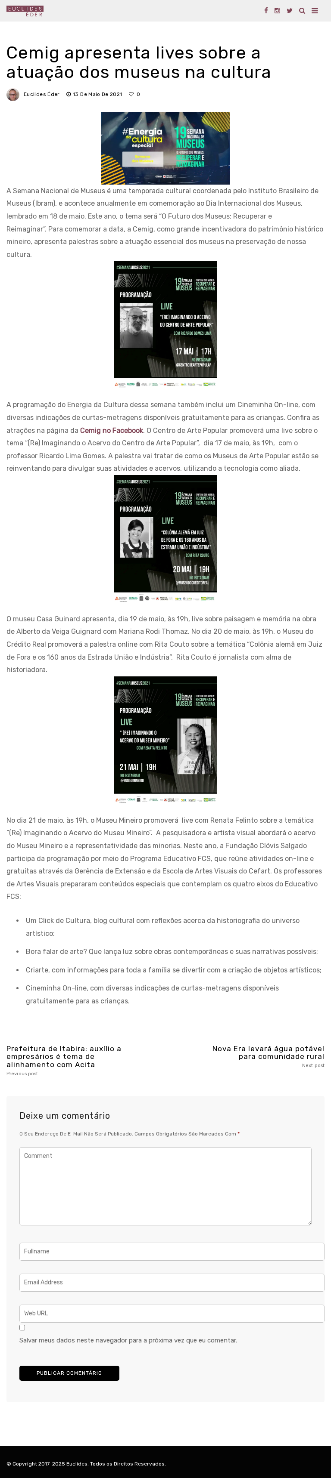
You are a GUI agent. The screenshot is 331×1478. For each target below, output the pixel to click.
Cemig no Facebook (110, 430)
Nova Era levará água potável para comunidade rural (268, 1056)
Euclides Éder (42, 94)
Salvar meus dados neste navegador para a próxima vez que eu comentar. (128, 1340)
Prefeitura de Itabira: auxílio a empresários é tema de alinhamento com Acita (64, 1061)
